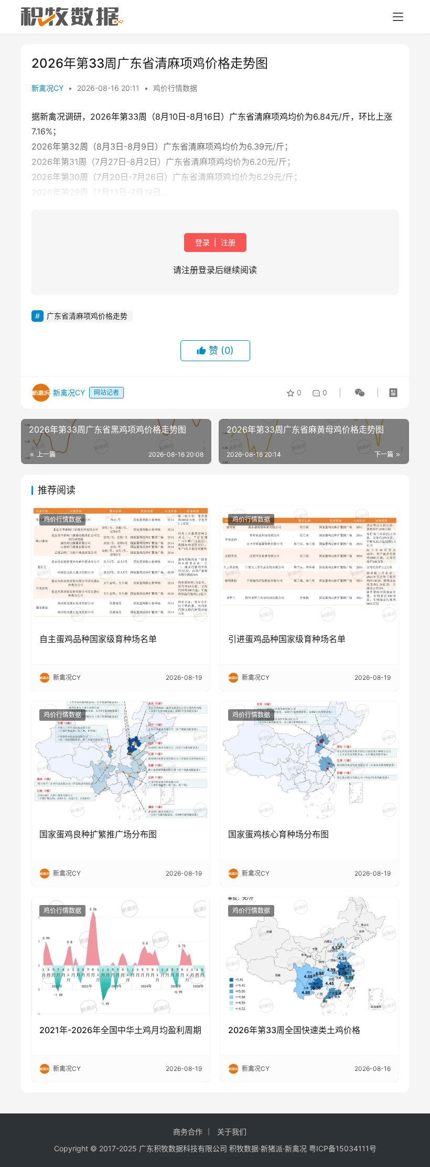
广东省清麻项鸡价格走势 (87, 315)
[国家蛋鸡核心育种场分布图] (309, 761)
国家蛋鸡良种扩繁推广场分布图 (98, 834)
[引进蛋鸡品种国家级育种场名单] (309, 565)
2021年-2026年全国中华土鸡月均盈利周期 (120, 1030)
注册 (227, 242)
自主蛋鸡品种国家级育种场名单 (98, 639)
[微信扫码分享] (357, 392)
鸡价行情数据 (175, 87)
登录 (203, 242)
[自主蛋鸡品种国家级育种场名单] (120, 565)
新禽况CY (47, 87)
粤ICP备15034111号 (343, 1148)
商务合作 (187, 1131)
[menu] (398, 16)
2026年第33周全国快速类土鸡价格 (294, 1030)
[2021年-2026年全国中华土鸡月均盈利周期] (120, 956)
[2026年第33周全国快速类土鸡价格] (309, 956)
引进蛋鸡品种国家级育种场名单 (287, 639)
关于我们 (231, 1131)
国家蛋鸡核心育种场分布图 (278, 834)
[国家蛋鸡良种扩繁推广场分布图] (120, 761)
